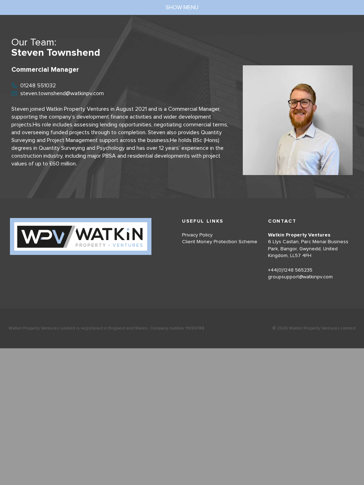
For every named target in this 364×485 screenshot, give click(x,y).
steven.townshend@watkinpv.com (62, 93)
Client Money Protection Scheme (219, 241)
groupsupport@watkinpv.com (300, 276)
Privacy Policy (197, 235)
